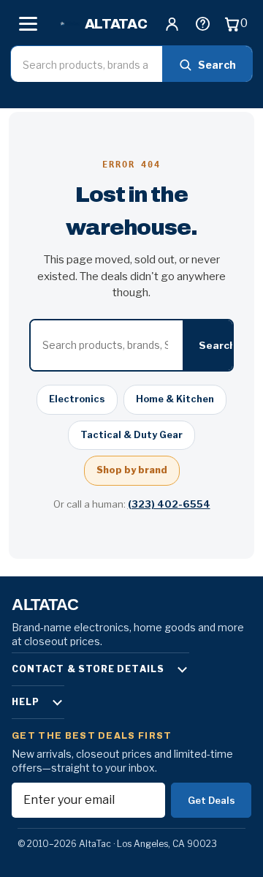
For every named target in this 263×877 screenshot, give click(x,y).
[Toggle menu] (27, 23)
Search (217, 65)
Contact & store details (88, 668)
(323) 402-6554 (169, 504)
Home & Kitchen (175, 399)
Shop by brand (131, 469)
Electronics (77, 399)
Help (25, 701)
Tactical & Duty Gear (131, 434)
